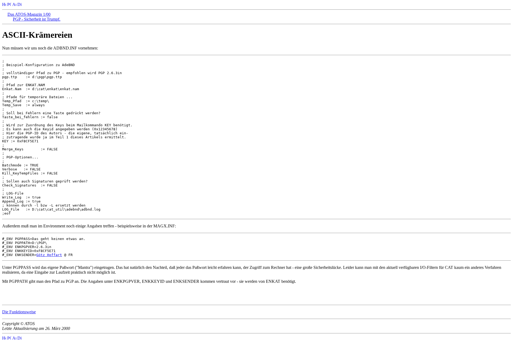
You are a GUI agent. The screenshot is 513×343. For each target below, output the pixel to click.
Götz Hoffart (49, 255)
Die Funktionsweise (19, 312)
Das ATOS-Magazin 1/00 (28, 14)
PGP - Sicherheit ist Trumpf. (36, 19)
